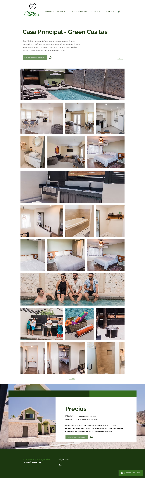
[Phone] (50, 57)
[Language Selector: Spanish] (120, 11)
